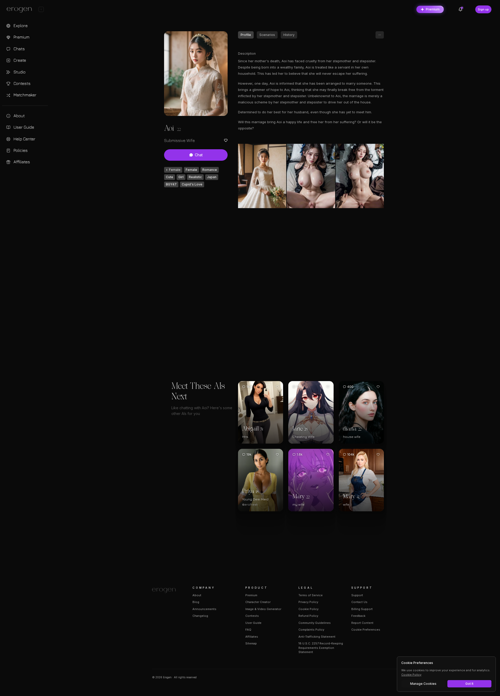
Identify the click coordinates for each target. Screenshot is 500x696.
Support (357, 595)
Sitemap (251, 643)
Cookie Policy (308, 609)
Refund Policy (308, 616)
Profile (246, 35)
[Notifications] (460, 9)
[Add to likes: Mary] (328, 454)
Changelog (200, 616)
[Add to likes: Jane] (328, 386)
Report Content (362, 623)
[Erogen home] (21, 10)
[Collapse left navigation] (41, 9)
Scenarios (267, 35)
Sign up (483, 9)
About (196, 595)
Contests (252, 616)
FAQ (248, 629)
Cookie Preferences (365, 629)
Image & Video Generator (263, 609)
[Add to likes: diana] (378, 386)
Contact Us (359, 602)
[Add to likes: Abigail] (277, 386)
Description (247, 53)
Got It (469, 684)
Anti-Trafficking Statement (316, 636)
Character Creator (258, 602)
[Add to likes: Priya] (277, 454)
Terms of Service (310, 595)
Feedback (358, 616)
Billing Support (362, 609)
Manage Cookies (423, 684)
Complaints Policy (311, 629)
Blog (195, 602)
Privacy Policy (308, 602)
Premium (433, 9)
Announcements (204, 609)
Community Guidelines (314, 623)
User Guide (253, 623)
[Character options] (380, 35)
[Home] (166, 590)
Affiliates (251, 636)
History (289, 35)
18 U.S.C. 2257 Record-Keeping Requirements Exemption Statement (320, 648)
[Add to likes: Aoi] (226, 140)
